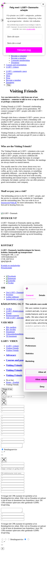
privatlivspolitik (30, 29)
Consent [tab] (29, 295)
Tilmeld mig (24, 50)
